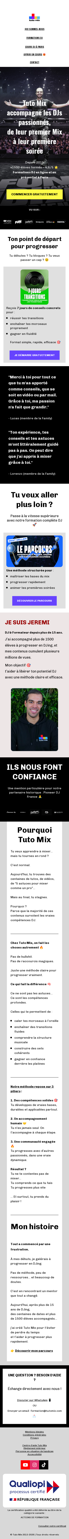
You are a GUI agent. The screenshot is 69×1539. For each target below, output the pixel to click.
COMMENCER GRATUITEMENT (34, 194)
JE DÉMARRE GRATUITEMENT (34, 355)
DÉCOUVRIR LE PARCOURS (34, 600)
